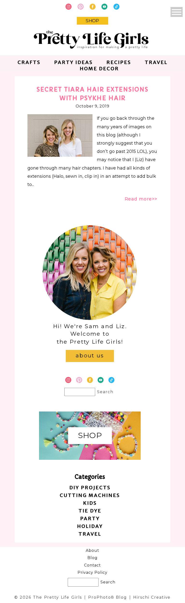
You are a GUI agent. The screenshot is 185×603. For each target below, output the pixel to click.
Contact (92, 565)
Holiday (90, 526)
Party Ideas (73, 62)
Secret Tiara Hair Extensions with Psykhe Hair (92, 94)
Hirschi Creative (152, 597)
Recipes (118, 62)
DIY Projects (90, 487)
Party (90, 518)
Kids (90, 503)
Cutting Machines (90, 495)
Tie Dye (90, 511)
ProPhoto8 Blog (107, 597)
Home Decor (99, 68)
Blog (92, 557)
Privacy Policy (92, 572)
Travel (156, 62)
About (92, 550)
